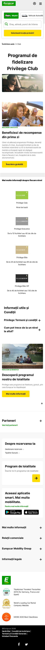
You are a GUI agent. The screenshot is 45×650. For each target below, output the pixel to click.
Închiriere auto (8, 44)
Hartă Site (6, 631)
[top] (42, 404)
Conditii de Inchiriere (21, 631)
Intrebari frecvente (10, 636)
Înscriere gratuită (14, 164)
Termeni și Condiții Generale (14, 634)
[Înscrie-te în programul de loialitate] (36, 478)
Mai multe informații (16, 394)
